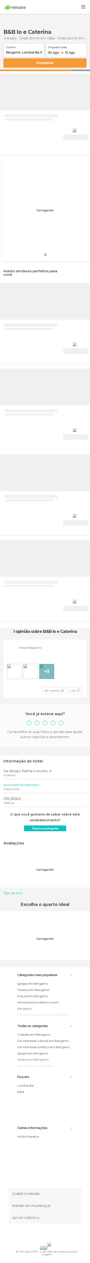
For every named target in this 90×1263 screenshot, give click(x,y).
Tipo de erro (13, 893)
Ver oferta (75, 137)
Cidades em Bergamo (34, 1034)
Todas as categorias (32, 1026)
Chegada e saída (57, 46)
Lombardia (25, 1085)
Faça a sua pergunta (45, 828)
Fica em (23, 1077)
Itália (20, 1092)
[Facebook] (37, 1234)
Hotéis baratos (28, 1136)
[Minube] (15, 7)
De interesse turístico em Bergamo (43, 1047)
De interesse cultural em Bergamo (43, 1041)
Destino (11, 46)
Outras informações (32, 1128)
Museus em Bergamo (33, 990)
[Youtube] (55, 1234)
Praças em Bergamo (32, 996)
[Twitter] (43, 1234)
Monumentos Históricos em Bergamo (38, 1005)
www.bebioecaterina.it (21, 785)
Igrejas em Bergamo (32, 983)
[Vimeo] (49, 1234)
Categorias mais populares (37, 975)
